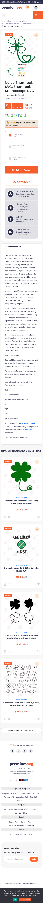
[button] (36, 7)
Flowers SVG (9, 797)
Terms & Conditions (16, 825)
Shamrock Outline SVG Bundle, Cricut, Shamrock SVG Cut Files (21, 704)
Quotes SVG (25, 793)
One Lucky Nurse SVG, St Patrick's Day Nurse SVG (21, 569)
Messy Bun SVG (22, 797)
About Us (33, 809)
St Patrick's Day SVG (12, 23)
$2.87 (18, 644)
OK (15, 899)
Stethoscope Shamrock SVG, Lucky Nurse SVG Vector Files (21, 502)
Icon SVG (20, 800)
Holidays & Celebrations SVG (18, 21)
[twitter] (18, 751)
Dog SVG (6, 793)
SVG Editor (28, 834)
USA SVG (35, 793)
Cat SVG (14, 793)
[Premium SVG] (5, 517)
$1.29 (18, 577)
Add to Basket (24, 170)
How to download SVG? (18, 809)
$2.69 (18, 711)
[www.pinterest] (31, 751)
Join (34, 859)
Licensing (30, 825)
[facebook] (12, 751)
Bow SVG (33, 797)
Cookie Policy (14, 822)
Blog (25, 813)
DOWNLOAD (23, 182)
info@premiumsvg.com (23, 745)
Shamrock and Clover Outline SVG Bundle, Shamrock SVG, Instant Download (21, 637)
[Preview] (9, 517)
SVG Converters (15, 834)
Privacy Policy (27, 822)
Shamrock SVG (29, 23)
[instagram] (24, 751)
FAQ (5, 809)
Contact (18, 813)
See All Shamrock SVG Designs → (21, 730)
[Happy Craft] (5, 584)
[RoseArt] (5, 651)
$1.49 (18, 509)
